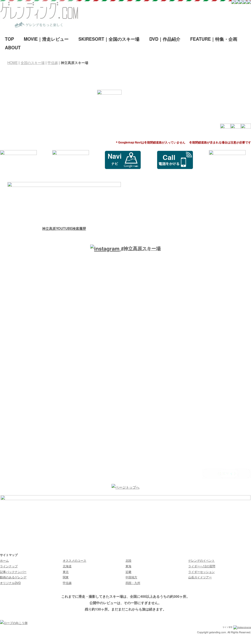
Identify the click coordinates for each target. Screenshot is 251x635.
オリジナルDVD (10, 583)
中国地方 (131, 577)
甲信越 (53, 62)
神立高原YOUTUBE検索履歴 (64, 228)
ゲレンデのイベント (201, 560)
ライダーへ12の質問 (201, 566)
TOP (9, 39)
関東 (66, 577)
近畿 (128, 572)
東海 (128, 566)
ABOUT (13, 47)
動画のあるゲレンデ (13, 577)
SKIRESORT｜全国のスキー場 (108, 39)
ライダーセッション (201, 572)
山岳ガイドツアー (200, 577)
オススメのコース (74, 560)
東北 (66, 572)
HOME (12, 62)
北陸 (128, 560)
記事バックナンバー (13, 572)
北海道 (67, 566)
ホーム (4, 560)
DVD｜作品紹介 (164, 39)
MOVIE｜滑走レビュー (46, 39)
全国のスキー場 (33, 62)
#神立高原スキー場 (141, 248)
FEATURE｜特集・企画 (213, 39)
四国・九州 (133, 583)
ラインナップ (9, 566)
